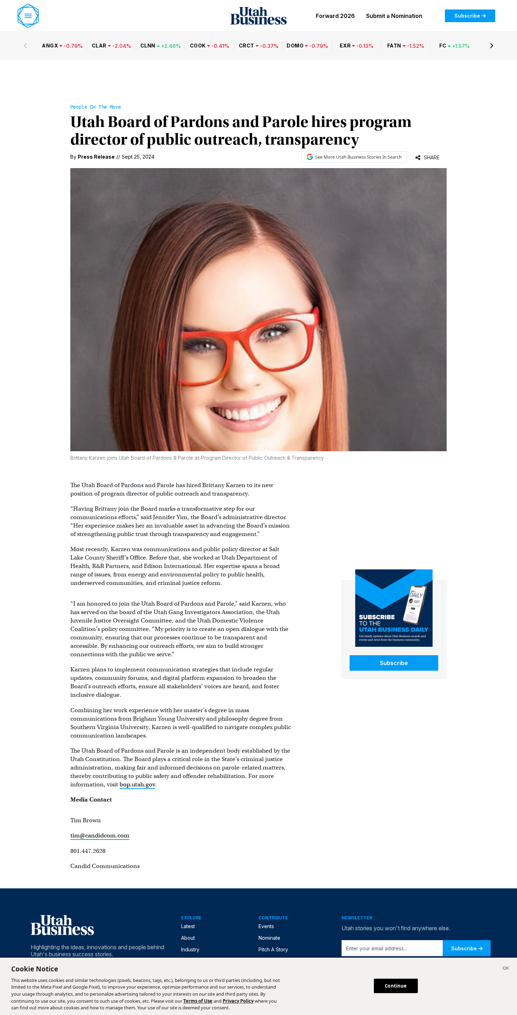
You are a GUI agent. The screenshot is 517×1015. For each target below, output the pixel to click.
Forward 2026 (335, 15)
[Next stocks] (491, 46)
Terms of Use (197, 1001)
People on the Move (95, 107)
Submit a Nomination (394, 15)
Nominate (269, 938)
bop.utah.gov (137, 784)
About (188, 938)
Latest (188, 926)
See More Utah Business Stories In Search (358, 157)
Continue (396, 985)
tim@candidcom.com (99, 835)
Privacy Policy (238, 1001)
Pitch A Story (273, 949)
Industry (190, 949)
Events (266, 926)
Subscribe (467, 16)
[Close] (505, 969)
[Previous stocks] (25, 46)
